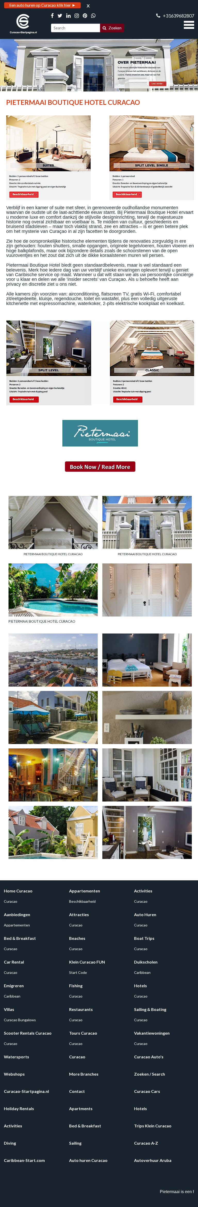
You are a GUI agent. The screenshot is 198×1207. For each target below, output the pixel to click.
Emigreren (14, 985)
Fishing (75, 985)
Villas (9, 1009)
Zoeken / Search (149, 1073)
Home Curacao (18, 890)
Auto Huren (145, 914)
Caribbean (142, 972)
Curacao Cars (147, 1091)
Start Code (78, 972)
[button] (189, 24)
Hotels (140, 985)
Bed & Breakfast (20, 938)
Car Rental (14, 961)
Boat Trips (144, 938)
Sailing (75, 1143)
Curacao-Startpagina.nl (26, 1091)
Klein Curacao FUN (87, 961)
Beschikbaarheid (82, 901)
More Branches (83, 1073)
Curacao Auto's (148, 1056)
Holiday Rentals (19, 1108)
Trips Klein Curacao (152, 1125)
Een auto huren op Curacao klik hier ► (42, 5)
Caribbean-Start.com (24, 1160)
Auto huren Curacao (88, 1160)
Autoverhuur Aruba (152, 1160)
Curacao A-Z (146, 1143)
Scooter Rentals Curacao (28, 1033)
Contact (77, 1091)
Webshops (14, 1073)
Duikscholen (146, 961)
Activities (143, 890)
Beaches (77, 938)
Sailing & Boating (150, 1009)
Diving (10, 1143)
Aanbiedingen (17, 914)
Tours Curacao (83, 1033)
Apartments (81, 1108)
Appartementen (84, 890)
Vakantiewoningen (152, 1033)
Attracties (79, 914)
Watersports (16, 1056)
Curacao (10, 901)
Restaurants (81, 1009)
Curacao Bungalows (20, 1020)
